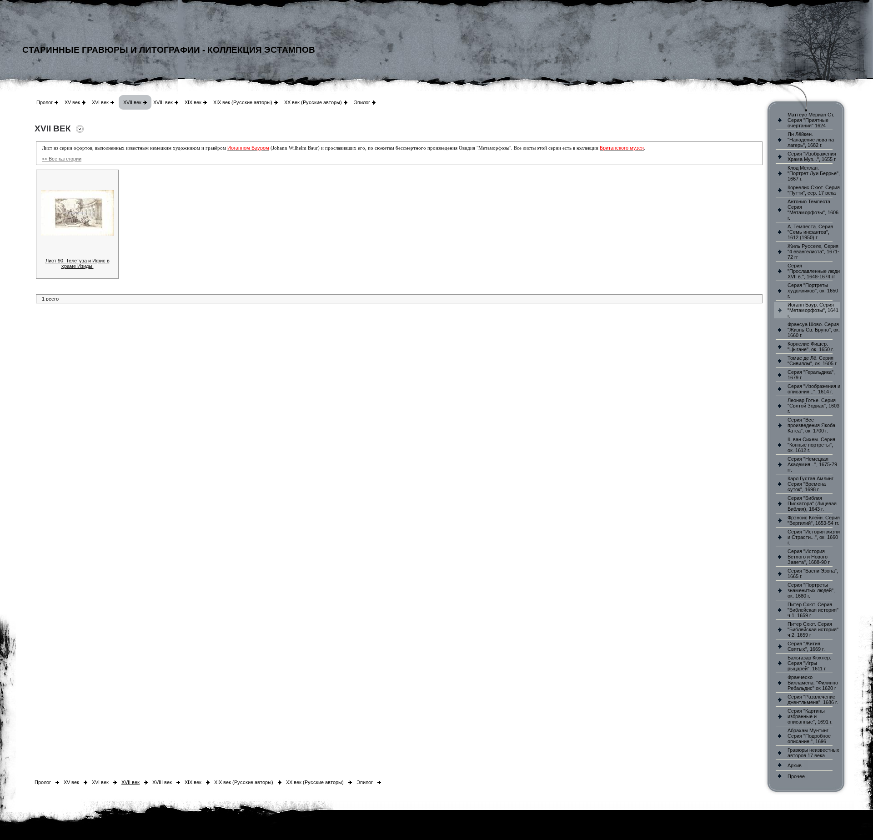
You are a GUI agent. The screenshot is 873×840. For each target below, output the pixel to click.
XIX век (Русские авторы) (242, 102)
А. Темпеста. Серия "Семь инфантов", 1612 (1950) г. (810, 232)
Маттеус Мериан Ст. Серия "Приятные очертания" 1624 (811, 120)
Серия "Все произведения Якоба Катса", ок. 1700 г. (811, 425)
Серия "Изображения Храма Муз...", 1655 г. (812, 156)
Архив (795, 765)
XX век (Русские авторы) (313, 102)
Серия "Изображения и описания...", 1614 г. (814, 388)
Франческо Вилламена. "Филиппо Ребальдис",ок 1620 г (813, 682)
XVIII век (163, 102)
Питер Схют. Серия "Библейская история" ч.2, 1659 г (813, 629)
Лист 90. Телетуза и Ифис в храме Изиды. (77, 263)
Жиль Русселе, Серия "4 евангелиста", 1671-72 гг (813, 251)
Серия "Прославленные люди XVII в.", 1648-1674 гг (814, 271)
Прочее (796, 776)
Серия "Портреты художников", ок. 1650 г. (813, 290)
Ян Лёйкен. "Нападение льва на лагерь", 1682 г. (811, 139)
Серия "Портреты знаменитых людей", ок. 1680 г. (811, 590)
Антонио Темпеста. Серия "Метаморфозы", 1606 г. (813, 210)
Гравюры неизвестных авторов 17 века (813, 752)
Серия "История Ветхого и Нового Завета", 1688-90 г (809, 556)
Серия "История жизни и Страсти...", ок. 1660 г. (814, 537)
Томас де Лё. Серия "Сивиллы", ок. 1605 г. (813, 360)
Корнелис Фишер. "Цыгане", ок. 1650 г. (811, 346)
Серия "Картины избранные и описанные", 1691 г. (810, 716)
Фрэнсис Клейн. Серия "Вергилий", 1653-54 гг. (814, 520)
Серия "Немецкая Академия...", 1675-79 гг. (812, 464)
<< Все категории (61, 158)
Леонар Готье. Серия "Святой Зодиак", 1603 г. (813, 405)
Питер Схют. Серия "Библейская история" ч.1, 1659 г (813, 610)
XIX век (193, 102)
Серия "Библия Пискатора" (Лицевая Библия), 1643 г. (812, 503)
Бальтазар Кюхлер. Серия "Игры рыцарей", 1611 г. (809, 663)
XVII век (132, 102)
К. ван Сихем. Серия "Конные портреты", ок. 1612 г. (811, 445)
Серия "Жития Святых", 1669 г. (806, 646)
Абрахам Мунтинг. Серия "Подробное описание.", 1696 (809, 736)
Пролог (44, 102)
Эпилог (362, 102)
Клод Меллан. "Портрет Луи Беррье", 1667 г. (814, 173)
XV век (72, 102)
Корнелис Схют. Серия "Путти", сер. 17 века (814, 190)
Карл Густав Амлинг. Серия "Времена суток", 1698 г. (811, 484)
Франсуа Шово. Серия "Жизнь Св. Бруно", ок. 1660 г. (814, 330)
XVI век (100, 102)
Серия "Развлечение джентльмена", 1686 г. (813, 699)
